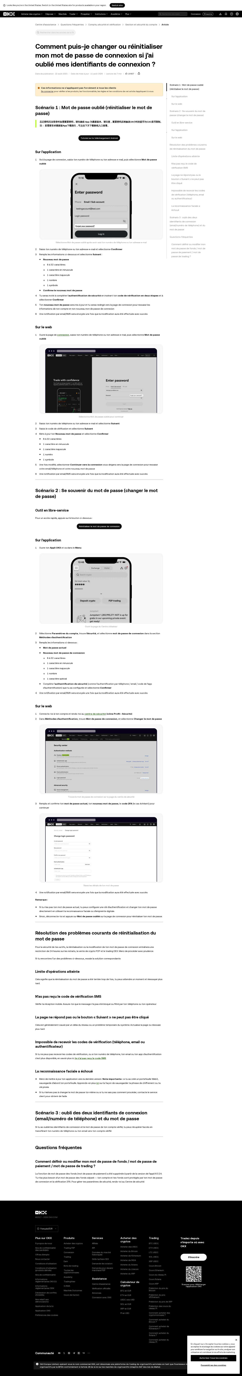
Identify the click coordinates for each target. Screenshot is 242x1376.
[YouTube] (59, 1353)
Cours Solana (155, 1279)
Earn (66, 1261)
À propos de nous (43, 1243)
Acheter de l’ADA (128, 1260)
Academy (68, 1277)
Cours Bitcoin (155, 1266)
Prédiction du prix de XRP (160, 1302)
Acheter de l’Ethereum (130, 1256)
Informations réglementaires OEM (44, 1287)
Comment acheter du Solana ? (159, 1334)
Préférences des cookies (46, 1315)
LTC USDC (153, 1252)
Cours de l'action (71, 1295)
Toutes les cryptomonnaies (71, 1271)
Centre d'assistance (101, 1284)
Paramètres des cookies (213, 1365)
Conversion (69, 1252)
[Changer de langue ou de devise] (237, 14)
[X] (64, 1353)
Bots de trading (71, 1266)
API (93, 1248)
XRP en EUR (125, 1309)
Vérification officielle (101, 1288)
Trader (72, 14)
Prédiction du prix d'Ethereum (157, 1296)
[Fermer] (236, 1340)
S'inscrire (208, 14)
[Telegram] (74, 1353)
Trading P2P (69, 1248)
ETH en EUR (125, 1295)
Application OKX (42, 1310)
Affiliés (95, 1243)
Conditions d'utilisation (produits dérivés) (46, 1269)
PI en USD (124, 1313)
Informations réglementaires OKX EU (46, 1280)
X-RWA (67, 1286)
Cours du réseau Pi (157, 1275)
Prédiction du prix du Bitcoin (158, 1289)
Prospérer (85, 14)
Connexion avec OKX (101, 1297)
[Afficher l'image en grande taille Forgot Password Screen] (101, 204)
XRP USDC (153, 1261)
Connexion (196, 14)
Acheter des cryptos (30, 14)
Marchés (63, 14)
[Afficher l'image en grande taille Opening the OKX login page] (101, 379)
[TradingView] (83, 1353)
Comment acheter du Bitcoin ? (159, 1320)
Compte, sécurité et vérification (104, 24)
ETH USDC (154, 1248)
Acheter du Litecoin (129, 1269)
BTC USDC (154, 1243)
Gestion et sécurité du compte (141, 24)
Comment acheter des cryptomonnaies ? (159, 1314)
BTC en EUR (125, 1291)
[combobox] (57, 32)
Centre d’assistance (45, 24)
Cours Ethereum (156, 1270)
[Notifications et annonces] (226, 14)
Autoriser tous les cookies (213, 1358)
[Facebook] (79, 1353)
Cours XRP (154, 1284)
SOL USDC (154, 1257)
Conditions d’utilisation (46, 1263)
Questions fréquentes (72, 24)
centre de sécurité (95, 714)
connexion (63, 334)
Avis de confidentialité (45, 1275)
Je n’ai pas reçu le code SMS (90, 1058)
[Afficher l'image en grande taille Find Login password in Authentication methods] (101, 759)
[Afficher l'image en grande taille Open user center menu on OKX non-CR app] (101, 588)
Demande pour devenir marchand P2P (102, 1269)
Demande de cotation (102, 1263)
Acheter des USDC (129, 1247)
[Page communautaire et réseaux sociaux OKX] (88, 1353)
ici (97, 1083)
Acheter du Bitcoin (129, 1251)
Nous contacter (42, 1259)
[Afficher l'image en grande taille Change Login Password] (101, 848)
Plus (127, 14)
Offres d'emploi (42, 1254)
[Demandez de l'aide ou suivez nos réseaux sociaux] (231, 14)
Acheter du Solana (129, 1265)
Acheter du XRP (127, 1273)
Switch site (117, 5)
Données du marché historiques (101, 1253)
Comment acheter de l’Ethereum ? (159, 1327)
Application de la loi (44, 1306)
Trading (67, 1257)
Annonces (96, 1293)
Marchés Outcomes (73, 1290)
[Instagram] (69, 1353)
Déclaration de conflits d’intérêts (45, 1294)
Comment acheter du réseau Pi (159, 1341)
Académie (115, 14)
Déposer (49, 14)
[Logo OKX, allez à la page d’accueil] (9, 14)
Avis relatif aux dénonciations (42, 1300)
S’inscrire (193, 1257)
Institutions (100, 14)
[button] (38, 32)
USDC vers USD (127, 1300)
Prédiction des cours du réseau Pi (160, 1307)
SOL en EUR (125, 1304)
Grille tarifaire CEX (100, 1259)
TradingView (69, 1281)
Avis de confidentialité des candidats (45, 1249)
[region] (213, 1355)
